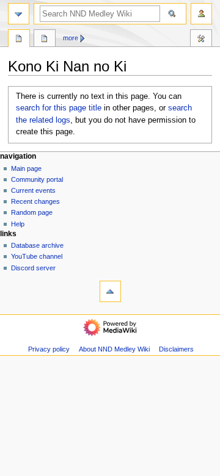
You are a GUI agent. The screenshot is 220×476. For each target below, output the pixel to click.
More (70, 37)
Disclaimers (176, 349)
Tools (201, 39)
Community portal (37, 179)
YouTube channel (36, 256)
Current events (33, 190)
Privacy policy (49, 349)
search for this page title (58, 108)
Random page (32, 212)
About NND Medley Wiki (114, 349)
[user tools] (201, 13)
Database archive (37, 245)
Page (19, 39)
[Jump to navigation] (18, 13)
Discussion (44, 39)
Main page (26, 168)
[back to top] (110, 291)
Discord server (33, 268)
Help (17, 224)
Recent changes (35, 201)
